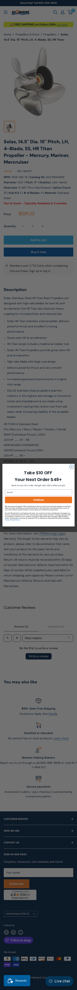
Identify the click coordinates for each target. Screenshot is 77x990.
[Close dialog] (71, 467)
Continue (38, 499)
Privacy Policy (9, 520)
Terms (18, 520)
